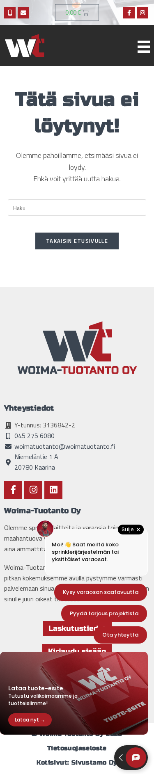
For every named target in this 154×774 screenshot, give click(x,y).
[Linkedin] (53, 490)
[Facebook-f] (129, 12)
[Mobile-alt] (10, 12)
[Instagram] (142, 12)
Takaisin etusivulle (77, 241)
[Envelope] (23, 12)
